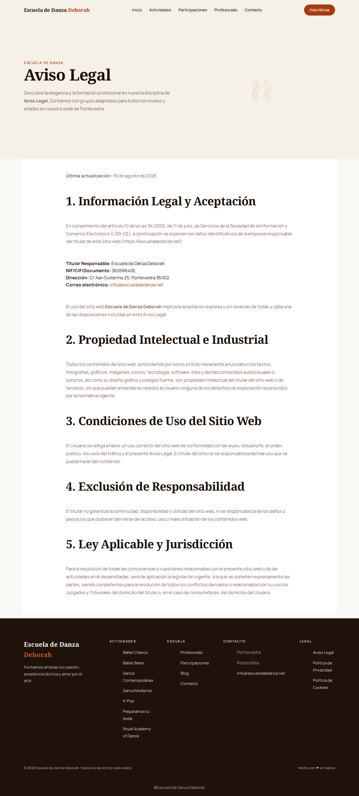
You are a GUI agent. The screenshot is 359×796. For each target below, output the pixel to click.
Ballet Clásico (135, 652)
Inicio (137, 10)
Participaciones (192, 10)
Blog (185, 673)
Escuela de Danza (57, 10)
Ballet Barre (133, 663)
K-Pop (128, 701)
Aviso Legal (323, 652)
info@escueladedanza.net (136, 285)
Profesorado (225, 10)
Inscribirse (320, 10)
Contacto (253, 10)
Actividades (160, 10)
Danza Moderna (137, 690)
